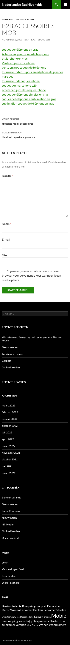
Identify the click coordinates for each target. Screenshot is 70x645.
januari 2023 (9, 419)
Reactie (7, 175)
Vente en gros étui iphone (18, 63)
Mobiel (59, 615)
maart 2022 (8, 445)
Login (5, 562)
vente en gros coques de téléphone (24, 67)
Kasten (38, 616)
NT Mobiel (8, 19)
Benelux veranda (11, 497)
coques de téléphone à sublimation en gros (29, 99)
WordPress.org (10, 582)
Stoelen (54, 621)
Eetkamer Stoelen (54, 610)
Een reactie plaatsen (37, 39)
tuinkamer (8, 624)
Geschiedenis (27, 617)
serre (21, 621)
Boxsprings (29, 606)
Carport (6, 360)
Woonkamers (57, 624)
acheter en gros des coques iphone (24, 90)
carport (41, 606)
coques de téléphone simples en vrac (25, 94)
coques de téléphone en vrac (20, 49)
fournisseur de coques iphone (21, 81)
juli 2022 (7, 432)
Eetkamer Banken (31, 610)
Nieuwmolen (9, 517)
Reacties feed (9, 576)
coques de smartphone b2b (19, 85)
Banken (7, 606)
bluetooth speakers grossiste (18, 135)
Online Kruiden (11, 367)
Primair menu (65, 4)
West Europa (32, 625)
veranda (21, 624)
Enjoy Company (11, 511)
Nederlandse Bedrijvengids (22, 4)
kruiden (47, 617)
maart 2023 (8, 405)
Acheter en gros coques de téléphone (25, 54)
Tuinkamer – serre (12, 353)
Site (4, 255)
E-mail (7, 239)
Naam (6, 223)
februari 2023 (10, 412)
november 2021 (11, 452)
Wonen (43, 624)
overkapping (10, 621)
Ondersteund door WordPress (17, 640)
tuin (62, 621)
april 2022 (8, 439)
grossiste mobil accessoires (17, 121)
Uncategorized (24, 19)
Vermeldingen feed (13, 569)
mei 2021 (7, 466)
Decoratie (53, 606)
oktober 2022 (10, 425)
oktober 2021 (10, 459)
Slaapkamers (41, 621)
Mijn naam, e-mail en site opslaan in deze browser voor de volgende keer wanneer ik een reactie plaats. (31, 275)
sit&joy (29, 621)
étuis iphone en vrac (14, 58)
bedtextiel (16, 606)
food (19, 617)
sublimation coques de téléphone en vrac (28, 103)
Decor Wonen (10, 347)
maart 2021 (8, 472)
